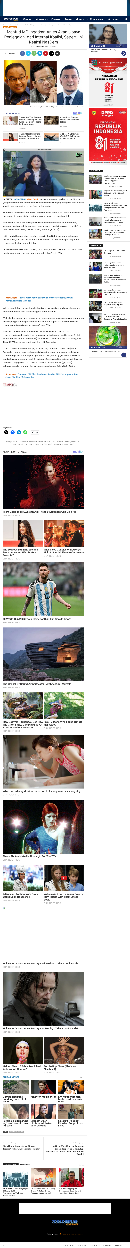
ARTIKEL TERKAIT (11, 1164)
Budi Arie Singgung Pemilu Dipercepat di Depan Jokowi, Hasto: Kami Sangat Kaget (70, 1191)
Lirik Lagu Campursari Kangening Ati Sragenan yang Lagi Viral (115, 292)
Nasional (19, 25)
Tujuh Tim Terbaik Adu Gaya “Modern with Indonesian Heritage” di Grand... (115, 232)
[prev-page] (80, 1164)
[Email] (51, 53)
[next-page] (83, 1164)
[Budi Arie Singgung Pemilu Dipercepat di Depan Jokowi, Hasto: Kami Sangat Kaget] (71, 1177)
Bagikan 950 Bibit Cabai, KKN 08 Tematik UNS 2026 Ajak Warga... (115, 193)
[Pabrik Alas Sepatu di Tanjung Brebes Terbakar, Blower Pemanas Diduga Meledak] (43, 1177)
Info (69, 19)
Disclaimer (118, 1245)
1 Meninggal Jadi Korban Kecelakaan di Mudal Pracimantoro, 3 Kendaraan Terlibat (115, 278)
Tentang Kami (81, 1245)
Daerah (42, 19)
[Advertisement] (43, 275)
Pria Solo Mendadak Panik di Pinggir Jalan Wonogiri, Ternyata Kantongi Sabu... (115, 220)
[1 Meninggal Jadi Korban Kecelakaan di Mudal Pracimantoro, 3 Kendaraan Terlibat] (95, 279)
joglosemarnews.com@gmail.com (70, 1234)
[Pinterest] (45, 53)
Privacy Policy (107, 1245)
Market (82, 19)
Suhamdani (40, 46)
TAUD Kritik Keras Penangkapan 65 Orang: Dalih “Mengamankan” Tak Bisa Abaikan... (115, 206)
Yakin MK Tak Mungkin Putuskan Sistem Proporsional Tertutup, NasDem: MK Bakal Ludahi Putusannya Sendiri (65, 1150)
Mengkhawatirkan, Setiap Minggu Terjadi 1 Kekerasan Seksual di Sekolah (21, 1147)
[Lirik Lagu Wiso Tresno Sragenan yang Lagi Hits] (95, 306)
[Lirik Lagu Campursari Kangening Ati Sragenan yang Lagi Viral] (95, 293)
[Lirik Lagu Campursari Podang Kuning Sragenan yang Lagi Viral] (95, 266)
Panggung (98, 19)
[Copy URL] (63, 53)
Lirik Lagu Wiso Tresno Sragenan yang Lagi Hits (113, 303)
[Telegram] (39, 53)
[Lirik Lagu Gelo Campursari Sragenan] (95, 254)
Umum (28, 19)
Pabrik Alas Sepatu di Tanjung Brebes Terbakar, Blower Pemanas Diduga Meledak (43, 1191)
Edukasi (114, 19)
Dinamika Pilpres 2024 (16, 1132)
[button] (126, 19)
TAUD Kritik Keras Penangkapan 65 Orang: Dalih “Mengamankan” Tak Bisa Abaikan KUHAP (15, 1192)
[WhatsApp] (34, 53)
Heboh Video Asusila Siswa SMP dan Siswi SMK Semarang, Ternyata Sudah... (115, 316)
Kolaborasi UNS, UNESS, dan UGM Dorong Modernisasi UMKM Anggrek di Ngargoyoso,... (115, 179)
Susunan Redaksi (69, 1245)
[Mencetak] (57, 53)
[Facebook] (22, 53)
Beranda (5, 25)
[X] (28, 53)
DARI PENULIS (25, 1164)
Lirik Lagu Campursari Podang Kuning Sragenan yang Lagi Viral (114, 265)
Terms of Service (94, 1245)
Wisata (56, 19)
